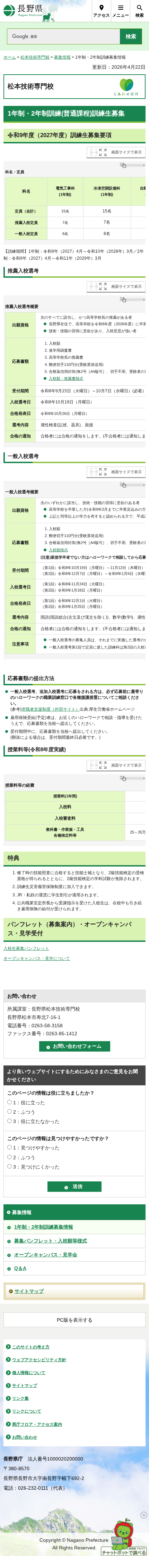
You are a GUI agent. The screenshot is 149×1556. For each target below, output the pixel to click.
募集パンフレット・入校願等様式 (50, 1241)
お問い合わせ (24, 1437)
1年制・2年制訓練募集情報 (43, 1227)
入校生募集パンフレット (26, 948)
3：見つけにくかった (36, 1167)
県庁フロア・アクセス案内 (37, 1424)
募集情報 (62, 57)
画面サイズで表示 (126, 152)
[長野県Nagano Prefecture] (23, 11)
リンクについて (26, 1411)
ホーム (9, 57)
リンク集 (20, 1398)
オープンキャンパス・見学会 (45, 1254)
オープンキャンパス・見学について (36, 958)
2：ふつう (24, 1112)
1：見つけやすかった (36, 1148)
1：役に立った (29, 1102)
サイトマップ (29, 1291)
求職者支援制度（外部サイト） (50, 709)
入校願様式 (58, 550)
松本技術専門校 (35, 57)
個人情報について (28, 1372)
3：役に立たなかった (36, 1121)
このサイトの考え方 (31, 1347)
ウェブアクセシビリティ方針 (39, 1359)
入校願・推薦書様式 (66, 378)
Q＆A (20, 1268)
